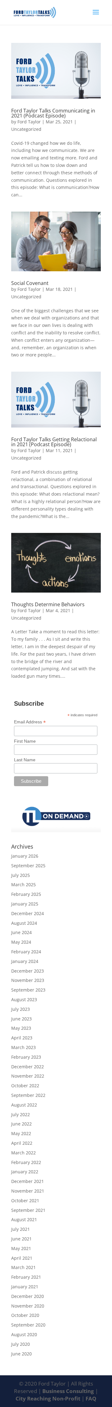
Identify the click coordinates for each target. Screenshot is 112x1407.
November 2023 (27, 980)
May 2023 (21, 1028)
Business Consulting (68, 1391)
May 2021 (21, 1248)
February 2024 (26, 952)
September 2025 (28, 865)
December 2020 (27, 1296)
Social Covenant (30, 283)
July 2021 (20, 1229)
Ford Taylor (29, 122)
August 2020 (24, 1334)
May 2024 (21, 942)
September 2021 (28, 1210)
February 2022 (26, 1162)
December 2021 (27, 1181)
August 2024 (24, 923)
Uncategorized (26, 129)
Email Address (30, 722)
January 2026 (24, 856)
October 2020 (25, 1315)
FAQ (91, 1398)
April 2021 (21, 1258)
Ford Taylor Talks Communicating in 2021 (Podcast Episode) (53, 113)
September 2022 (28, 1095)
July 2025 (20, 875)
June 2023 (21, 1019)
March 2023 (23, 1047)
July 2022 (20, 1114)
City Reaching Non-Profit (49, 1398)
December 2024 (27, 913)
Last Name (24, 759)
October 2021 (25, 1200)
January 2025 (24, 904)
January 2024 (24, 961)
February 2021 (26, 1277)
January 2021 (24, 1287)
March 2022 (23, 1153)
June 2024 (21, 932)
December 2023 (27, 971)
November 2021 (27, 1191)
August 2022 (24, 1105)
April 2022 (21, 1143)
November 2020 (27, 1306)
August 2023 (24, 999)
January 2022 (24, 1172)
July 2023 (20, 1009)
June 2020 (21, 1354)
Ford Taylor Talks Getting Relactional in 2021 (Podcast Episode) (54, 442)
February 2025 (26, 894)
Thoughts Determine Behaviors (48, 604)
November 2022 (27, 1076)
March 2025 (23, 884)
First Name (25, 741)
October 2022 (25, 1085)
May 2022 (21, 1133)
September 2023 (28, 990)
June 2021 (21, 1239)
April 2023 (21, 1038)
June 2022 (21, 1124)
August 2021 (24, 1219)
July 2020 (20, 1344)
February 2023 (26, 1057)
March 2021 (23, 1267)
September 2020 (28, 1325)
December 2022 (27, 1067)
